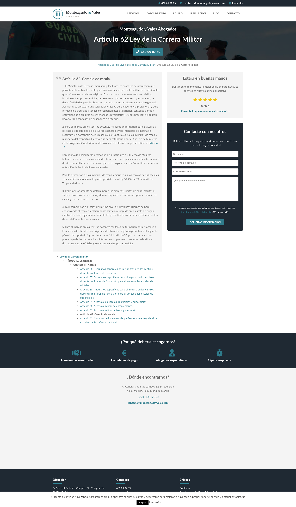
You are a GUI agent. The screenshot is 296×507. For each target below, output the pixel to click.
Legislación (198, 13)
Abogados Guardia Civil (111, 64)
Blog (216, 13)
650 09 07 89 (168, 3)
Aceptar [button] (142, 502)
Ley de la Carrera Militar (141, 64)
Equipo (178, 13)
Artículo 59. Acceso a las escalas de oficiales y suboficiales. (113, 301)
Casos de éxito (156, 13)
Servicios (133, 13)
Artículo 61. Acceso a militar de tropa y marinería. (108, 310)
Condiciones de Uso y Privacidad (196, 212)
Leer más (155, 502)
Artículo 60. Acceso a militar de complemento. (106, 306)
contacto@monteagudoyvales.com (204, 3)
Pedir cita (237, 3)
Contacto (233, 13)
